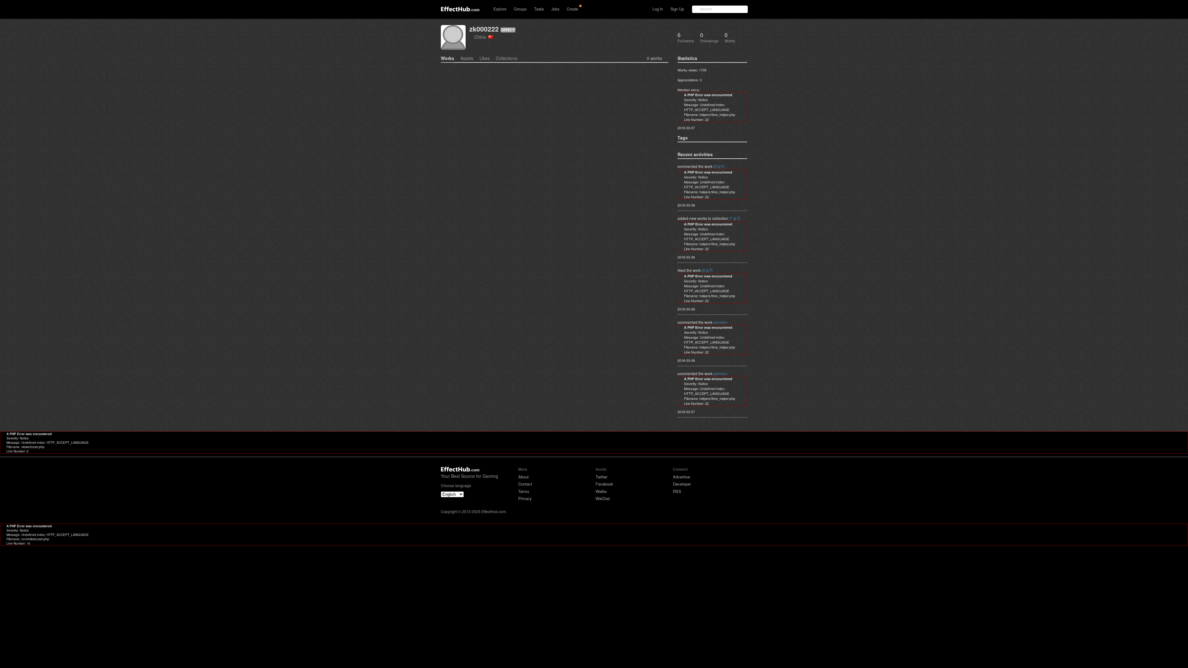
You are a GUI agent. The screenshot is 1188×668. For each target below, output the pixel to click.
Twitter (601, 477)
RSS (677, 491)
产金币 (734, 218)
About (523, 477)
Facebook (604, 484)
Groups (520, 9)
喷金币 (719, 166)
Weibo (601, 491)
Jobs (555, 9)
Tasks (539, 9)
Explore (499, 9)
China (481, 36)
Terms (523, 491)
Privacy (525, 498)
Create (572, 9)
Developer (682, 484)
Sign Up (677, 9)
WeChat (603, 498)
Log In (657, 9)
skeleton (720, 322)
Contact (525, 484)
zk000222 (484, 29)
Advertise (681, 477)
